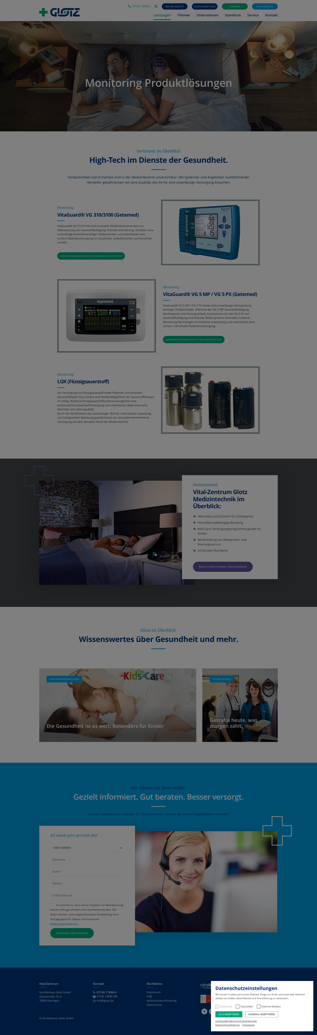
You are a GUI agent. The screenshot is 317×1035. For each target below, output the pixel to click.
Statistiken (246, 1006)
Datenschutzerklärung (227, 1025)
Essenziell (226, 1006)
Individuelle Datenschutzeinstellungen (236, 1021)
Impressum (248, 1025)
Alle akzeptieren (228, 1014)
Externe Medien (271, 1006)
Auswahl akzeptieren (261, 1014)
